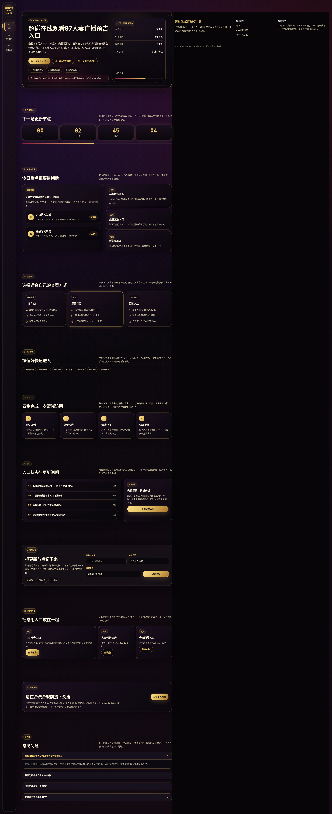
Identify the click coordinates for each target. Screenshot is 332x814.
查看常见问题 (159, 696)
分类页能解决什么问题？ (36, 786)
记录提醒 (156, 574)
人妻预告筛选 (29, 369)
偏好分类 (132, 555)
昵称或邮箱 (90, 555)
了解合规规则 (88, 61)
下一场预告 (105, 369)
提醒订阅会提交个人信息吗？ (38, 775)
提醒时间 (90, 568)
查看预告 (32, 652)
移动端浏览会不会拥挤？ (36, 797)
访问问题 (92, 369)
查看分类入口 (148, 509)
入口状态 (69, 369)
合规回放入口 (44, 369)
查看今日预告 (41, 61)
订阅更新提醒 (65, 61)
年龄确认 (80, 369)
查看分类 (108, 652)
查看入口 (146, 649)
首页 (238, 25)
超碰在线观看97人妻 (9, 10)
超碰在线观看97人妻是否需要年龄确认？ (44, 755)
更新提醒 (57, 369)
